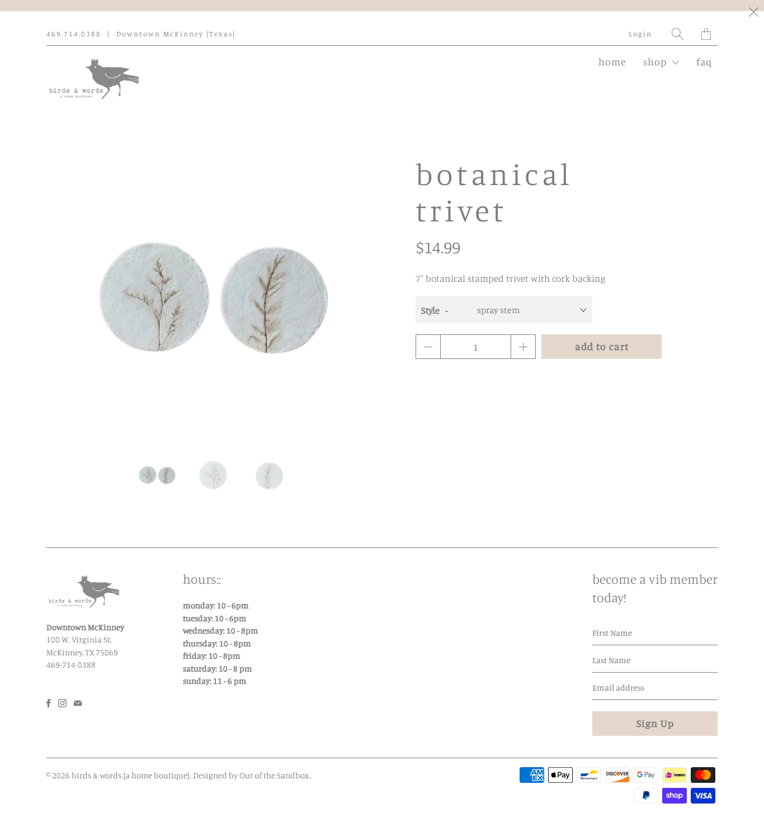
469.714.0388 (73, 33)
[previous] (64, 295)
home (612, 61)
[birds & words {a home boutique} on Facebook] (48, 703)
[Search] (678, 33)
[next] (361, 295)
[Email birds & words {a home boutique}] (78, 703)
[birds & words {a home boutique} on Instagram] (62, 703)
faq (704, 61)
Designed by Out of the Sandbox (251, 775)
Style (430, 310)
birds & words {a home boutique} (131, 775)
